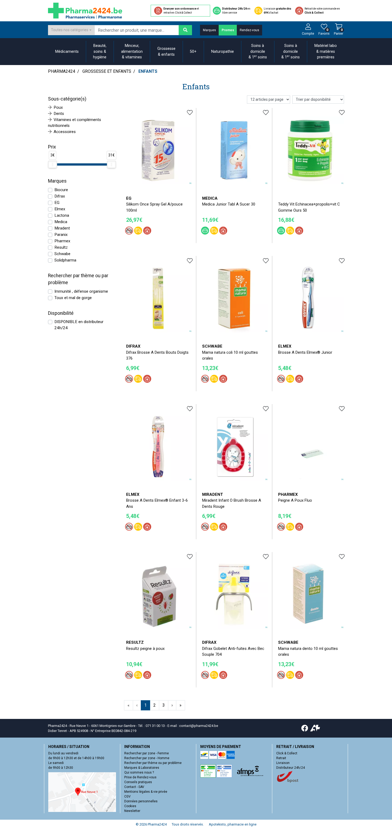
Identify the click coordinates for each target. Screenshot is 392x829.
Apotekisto (233, 824)
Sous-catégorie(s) (67, 99)
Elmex (59, 209)
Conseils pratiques (138, 782)
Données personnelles (141, 801)
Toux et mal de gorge (73, 297)
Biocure (61, 189)
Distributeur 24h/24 (290, 768)
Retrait (281, 758)
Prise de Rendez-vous (140, 777)
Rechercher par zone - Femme (146, 753)
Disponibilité (61, 313)
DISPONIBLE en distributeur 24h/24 (78, 324)
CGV (127, 796)
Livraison (283, 763)
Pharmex (62, 241)
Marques (209, 30)
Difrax (59, 196)
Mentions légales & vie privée (145, 792)
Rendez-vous (249, 30)
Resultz (61, 247)
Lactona (61, 215)
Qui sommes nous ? (139, 772)
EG (56, 202)
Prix (52, 147)
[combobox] (71, 30)
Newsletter (132, 811)
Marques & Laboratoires (141, 768)
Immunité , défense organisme (81, 291)
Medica (60, 221)
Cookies (130, 806)
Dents (59, 113)
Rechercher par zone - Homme (146, 758)
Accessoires (65, 131)
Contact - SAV (134, 787)
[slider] (52, 164)
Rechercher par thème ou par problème (153, 763)
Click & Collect (286, 753)
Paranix (61, 234)
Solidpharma (65, 260)
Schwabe (62, 253)
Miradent (62, 228)
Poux (58, 107)
